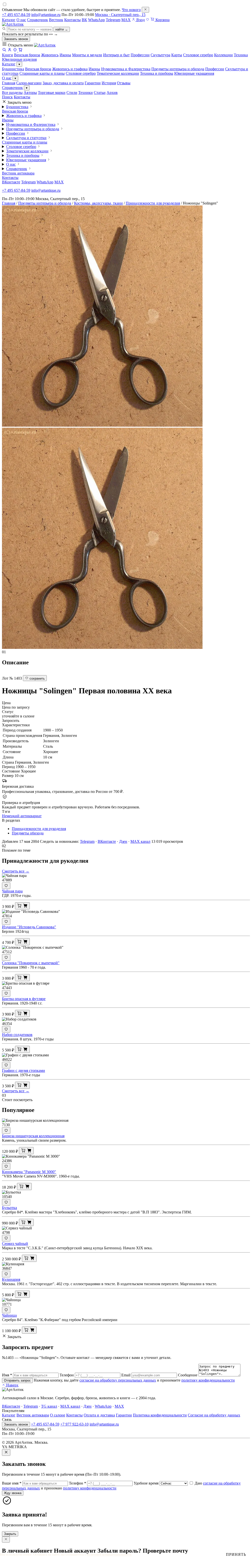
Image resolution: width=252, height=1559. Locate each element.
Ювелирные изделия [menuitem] (19, 59)
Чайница (9, 1315)
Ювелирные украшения (194, 73)
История (109, 83)
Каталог (9, 20)
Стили (71, 92)
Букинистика (13, 69)
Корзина (162, 20)
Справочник (37, 20)
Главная (8, 83)
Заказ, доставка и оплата (63, 83)
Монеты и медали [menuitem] (87, 55)
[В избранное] (6, 885)
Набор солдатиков (17, 1035)
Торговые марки (51, 92)
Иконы (94, 69)
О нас (21, 20)
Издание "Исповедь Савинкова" (29, 927)
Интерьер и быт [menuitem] (116, 55)
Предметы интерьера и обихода (177, 69)
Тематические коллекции (118, 73)
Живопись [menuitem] (50, 55)
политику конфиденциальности (208, 1380)
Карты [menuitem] (176, 55)
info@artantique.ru (46, 15)
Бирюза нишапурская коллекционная (33, 1136)
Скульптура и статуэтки (26, 138)
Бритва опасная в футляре (24, 999)
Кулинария (11, 1279)
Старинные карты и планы (42, 73)
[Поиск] (4, 50)
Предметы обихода (28, 833)
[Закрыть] (145, 10)
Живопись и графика (70, 69)
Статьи (100, 92)
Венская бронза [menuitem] (27, 55)
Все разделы (12, 92)
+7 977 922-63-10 (74, 1424)
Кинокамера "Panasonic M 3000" (29, 1172)
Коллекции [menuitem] (223, 55)
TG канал (49, 1406)
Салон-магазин (29, 83)
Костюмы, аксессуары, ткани (98, 203)
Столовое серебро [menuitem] (198, 55)
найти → (61, 29)
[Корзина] (20, 50)
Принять (236, 1554)
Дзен (123, 841)
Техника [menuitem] (241, 55)
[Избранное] (147, 20)
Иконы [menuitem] (65, 55)
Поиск (7, 97)
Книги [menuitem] (7, 55)
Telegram (113, 20)
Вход (140, 20)
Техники (85, 92)
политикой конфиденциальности (109, 1554)
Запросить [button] (10, 720)
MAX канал (140, 841)
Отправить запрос (17, 1380)
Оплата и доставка (99, 1415)
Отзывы (123, 83)
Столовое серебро (81, 73)
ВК (84, 20)
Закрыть (10, 1534)
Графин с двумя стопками (23, 1070)
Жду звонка (12, 1493)
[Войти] (9, 50)
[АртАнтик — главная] (13, 24)
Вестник (56, 20)
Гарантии (93, 83)
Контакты (72, 20)
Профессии (214, 69)
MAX (126, 20)
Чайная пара (12, 891)
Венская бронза (38, 69)
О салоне (57, 1415)
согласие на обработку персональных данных (117, 1380)
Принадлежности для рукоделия (153, 203)
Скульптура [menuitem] (160, 55)
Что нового (131, 10)
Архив (112, 92)
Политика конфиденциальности (160, 1415)
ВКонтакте (11, 182)
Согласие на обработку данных (214, 1415)
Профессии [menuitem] (140, 55)
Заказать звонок (16, 39)
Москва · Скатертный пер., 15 (120, 15)
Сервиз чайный (15, 1243)
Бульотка (9, 1208)
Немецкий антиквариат (22, 816)
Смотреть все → (15, 871)
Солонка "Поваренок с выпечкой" (31, 963)
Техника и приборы (156, 73)
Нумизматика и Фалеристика (125, 69)
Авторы (30, 92)
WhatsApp (96, 20)
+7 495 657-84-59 (16, 15)
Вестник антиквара (18, 173)
